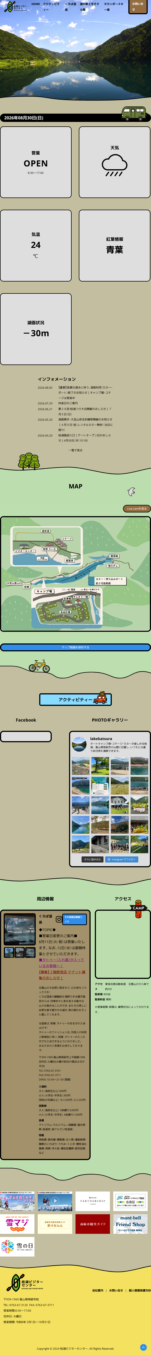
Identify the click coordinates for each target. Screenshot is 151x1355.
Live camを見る (137, 509)
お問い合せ (116, 1290)
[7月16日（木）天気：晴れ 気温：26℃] (139, 786)
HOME (35, 4)
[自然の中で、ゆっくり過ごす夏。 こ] (100, 766)
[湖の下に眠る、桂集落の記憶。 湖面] (80, 766)
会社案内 (97, 1290)
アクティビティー (75, 700)
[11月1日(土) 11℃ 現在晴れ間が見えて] (120, 825)
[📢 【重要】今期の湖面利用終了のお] (80, 786)
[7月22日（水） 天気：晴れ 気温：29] (120, 786)
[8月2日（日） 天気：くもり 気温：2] (120, 766)
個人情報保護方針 (140, 1290)
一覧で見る (75, 450)
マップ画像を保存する (75, 647)
